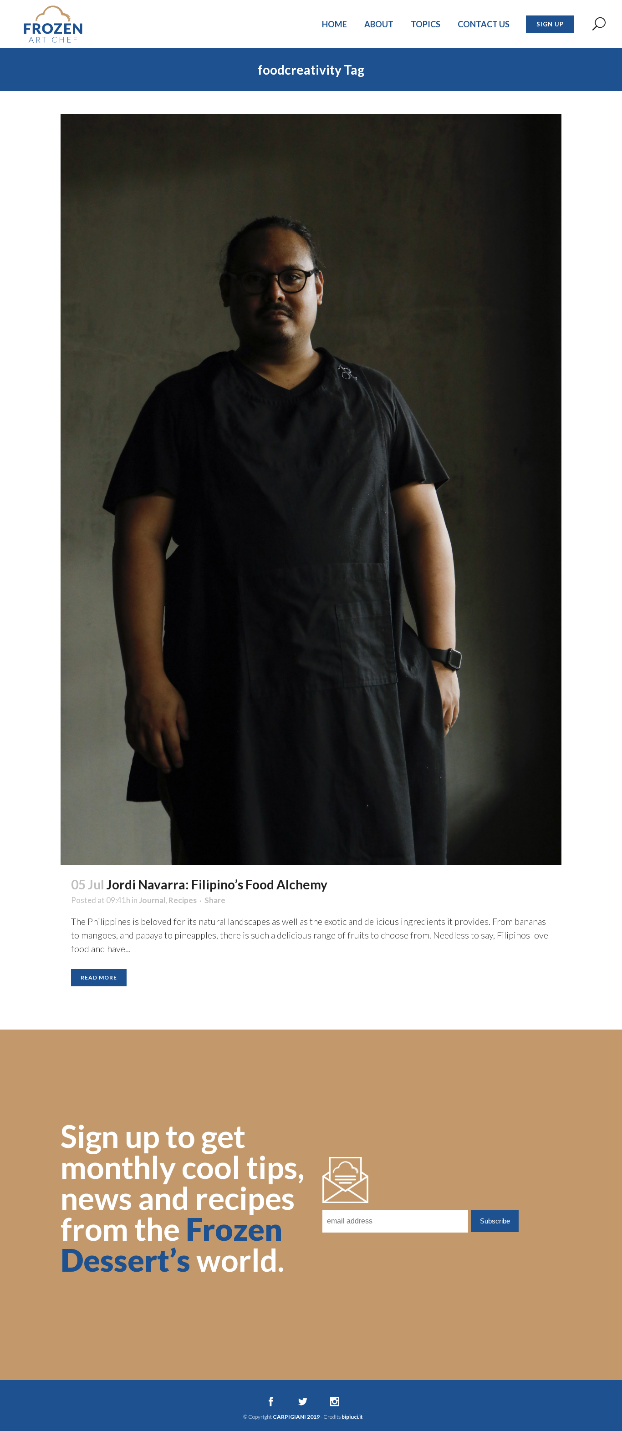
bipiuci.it (352, 1416)
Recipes (182, 900)
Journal (152, 900)
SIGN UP (550, 24)
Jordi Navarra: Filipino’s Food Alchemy (217, 884)
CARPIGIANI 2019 (296, 1416)
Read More (99, 977)
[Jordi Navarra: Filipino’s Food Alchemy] (311, 489)
